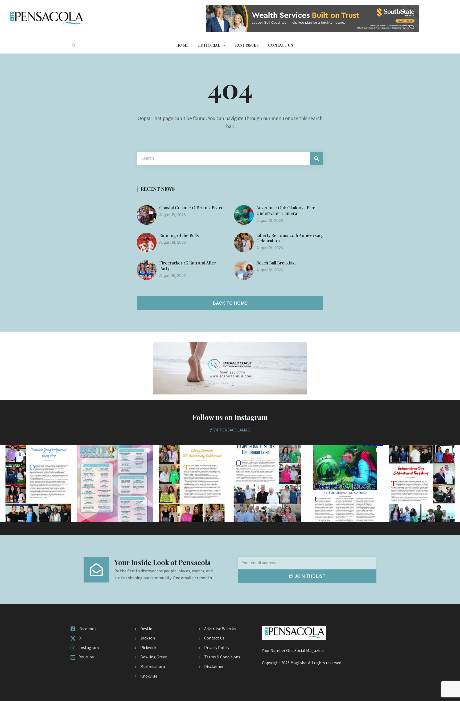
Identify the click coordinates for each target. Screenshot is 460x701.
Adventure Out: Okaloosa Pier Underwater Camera (285, 210)
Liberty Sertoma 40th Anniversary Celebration (289, 238)
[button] (73, 45)
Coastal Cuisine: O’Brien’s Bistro (191, 207)
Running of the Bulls (179, 235)
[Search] (316, 158)
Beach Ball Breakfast (276, 263)
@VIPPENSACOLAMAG (230, 430)
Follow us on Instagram (230, 417)
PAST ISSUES (246, 45)
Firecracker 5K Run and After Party (187, 265)
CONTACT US (280, 45)
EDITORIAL (209, 45)
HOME (182, 45)
